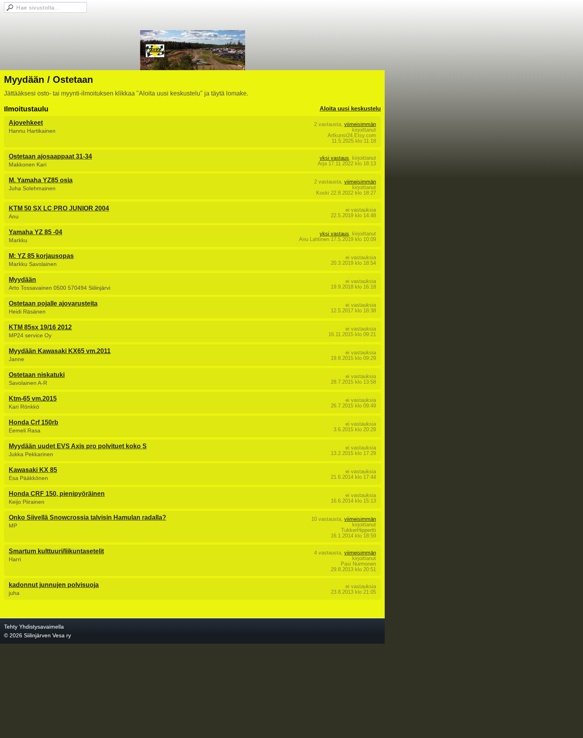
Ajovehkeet (26, 122)
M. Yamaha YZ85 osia (41, 180)
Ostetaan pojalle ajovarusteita (53, 303)
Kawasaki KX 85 (33, 470)
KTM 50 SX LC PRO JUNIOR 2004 (59, 208)
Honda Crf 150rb (33, 422)
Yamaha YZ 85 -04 (35, 232)
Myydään (22, 279)
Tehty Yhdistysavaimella (34, 626)
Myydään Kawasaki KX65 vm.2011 (60, 351)
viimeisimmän (360, 124)
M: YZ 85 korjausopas (41, 255)
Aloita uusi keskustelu (350, 108)
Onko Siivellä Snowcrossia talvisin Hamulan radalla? (87, 517)
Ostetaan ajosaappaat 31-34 (50, 156)
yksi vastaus (334, 158)
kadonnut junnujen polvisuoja (54, 584)
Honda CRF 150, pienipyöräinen (57, 493)
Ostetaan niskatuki (37, 374)
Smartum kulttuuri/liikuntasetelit (56, 551)
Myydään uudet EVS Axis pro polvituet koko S (78, 446)
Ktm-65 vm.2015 (33, 398)
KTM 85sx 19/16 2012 (40, 327)
